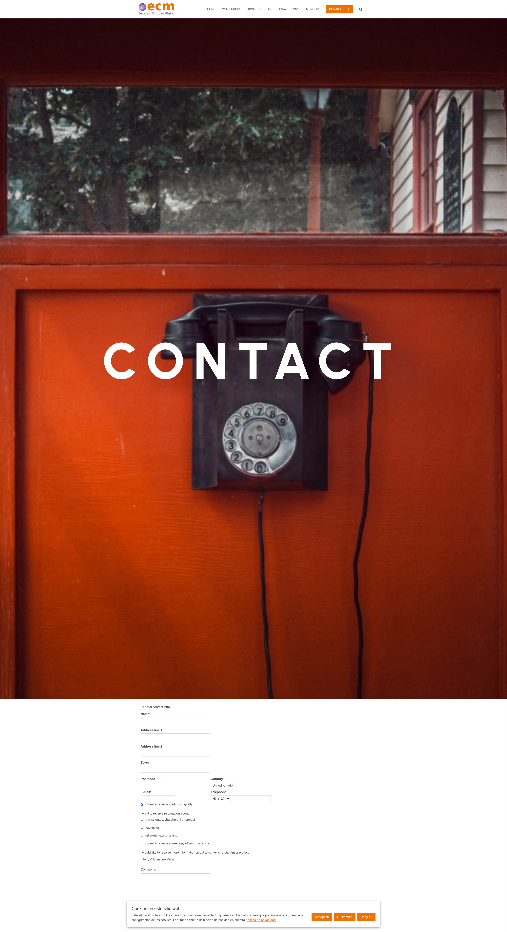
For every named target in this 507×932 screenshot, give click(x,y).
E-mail (146, 792)
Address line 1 (151, 730)
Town (145, 762)
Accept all (322, 917)
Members (313, 9)
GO (270, 9)
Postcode (148, 779)
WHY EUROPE (231, 9)
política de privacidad (261, 920)
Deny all (366, 917)
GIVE (296, 9)
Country (217, 779)
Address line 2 (151, 746)
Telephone (219, 792)
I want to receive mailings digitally (169, 804)
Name (146, 714)
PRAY (282, 9)
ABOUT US (254, 9)
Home (211, 9)
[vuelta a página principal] (160, 9)
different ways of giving (161, 835)
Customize (344, 917)
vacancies (152, 827)
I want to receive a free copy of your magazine (177, 843)
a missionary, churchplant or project (170, 819)
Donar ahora (339, 9)
